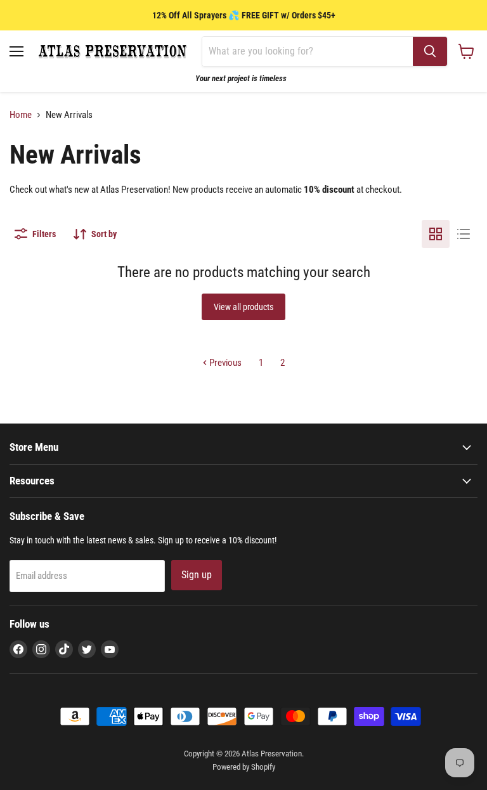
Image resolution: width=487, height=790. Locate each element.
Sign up (196, 575)
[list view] (463, 234)
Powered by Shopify (243, 767)
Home (21, 115)
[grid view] (436, 234)
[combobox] (307, 51)
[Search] (430, 51)
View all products (243, 307)
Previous (224, 362)
